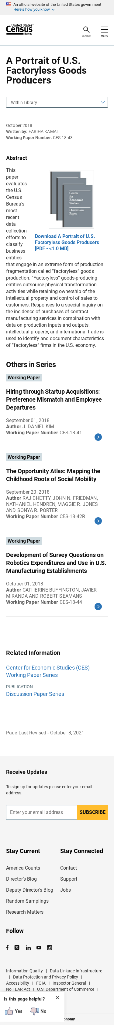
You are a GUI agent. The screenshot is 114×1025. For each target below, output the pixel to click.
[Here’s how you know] (57, 7)
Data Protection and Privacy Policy (45, 977)
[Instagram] (49, 947)
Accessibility (17, 983)
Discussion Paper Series (35, 694)
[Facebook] (9, 947)
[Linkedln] (28, 947)
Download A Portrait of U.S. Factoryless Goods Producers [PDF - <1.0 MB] (67, 242)
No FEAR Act (18, 989)
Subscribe (92, 812)
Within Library (24, 102)
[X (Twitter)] (17, 947)
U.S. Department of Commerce (65, 989)
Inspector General (69, 983)
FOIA (41, 983)
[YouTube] (38, 947)
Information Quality (24, 970)
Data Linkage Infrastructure (76, 970)
